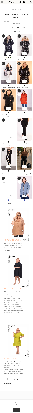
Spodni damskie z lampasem (9, 173)
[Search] (31, 2)
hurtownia (10, 376)
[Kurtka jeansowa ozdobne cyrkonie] (8, 187)
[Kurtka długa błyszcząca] (8, 72)
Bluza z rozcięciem (24, 114)
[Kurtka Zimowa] (8, 45)
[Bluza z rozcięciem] (24, 100)
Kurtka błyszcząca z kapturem (24, 87)
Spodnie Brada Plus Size (24, 144)
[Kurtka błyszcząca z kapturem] (24, 72)
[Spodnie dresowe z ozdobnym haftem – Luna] (24, 158)
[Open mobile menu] (2, 2)
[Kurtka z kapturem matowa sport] (8, 100)
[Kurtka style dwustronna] (24, 45)
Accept (17, 410)
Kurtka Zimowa (8, 60)
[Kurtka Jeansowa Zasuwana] (24, 187)
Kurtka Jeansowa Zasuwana (24, 202)
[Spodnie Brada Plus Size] (24, 129)
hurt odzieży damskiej (15, 380)
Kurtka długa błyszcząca (9, 87)
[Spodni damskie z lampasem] (8, 158)
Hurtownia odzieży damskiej (17, 21)
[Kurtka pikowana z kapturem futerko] (8, 129)
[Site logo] (16, 2)
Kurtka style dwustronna (24, 60)
